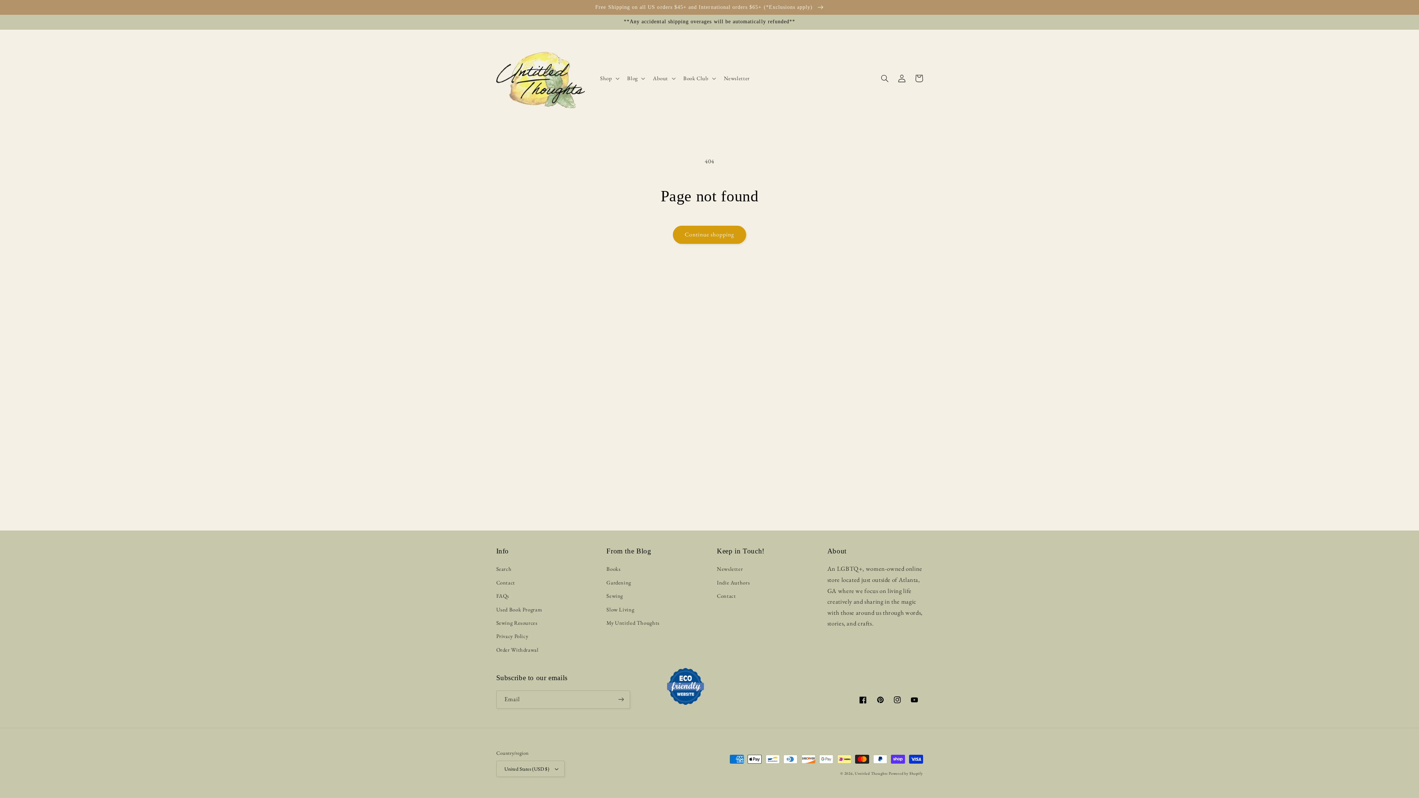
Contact (505, 582)
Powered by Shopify (906, 773)
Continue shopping (710, 234)
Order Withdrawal (517, 649)
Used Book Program (519, 609)
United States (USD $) (526, 768)
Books (613, 568)
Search (504, 568)
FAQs (503, 595)
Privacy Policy (512, 636)
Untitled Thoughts (871, 773)
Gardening (618, 582)
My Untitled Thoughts (633, 622)
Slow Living (620, 609)
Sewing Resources (517, 622)
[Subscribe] (620, 699)
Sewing (614, 595)
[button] (608, 78)
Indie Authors (733, 582)
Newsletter (730, 568)
